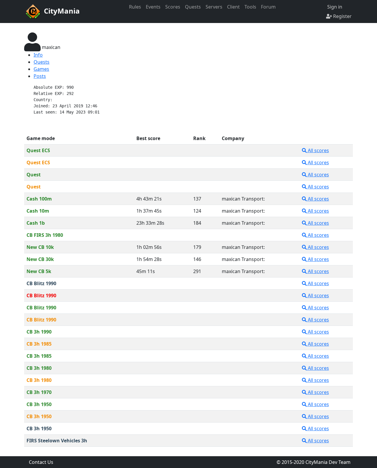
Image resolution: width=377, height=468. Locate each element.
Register (342, 16)
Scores (172, 7)
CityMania (61, 11)
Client (233, 7)
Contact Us (41, 462)
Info (38, 55)
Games (41, 69)
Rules (135, 7)
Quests (193, 7)
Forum (268, 7)
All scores (318, 150)
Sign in (334, 7)
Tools (250, 7)
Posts (40, 76)
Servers (214, 7)
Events (153, 7)
